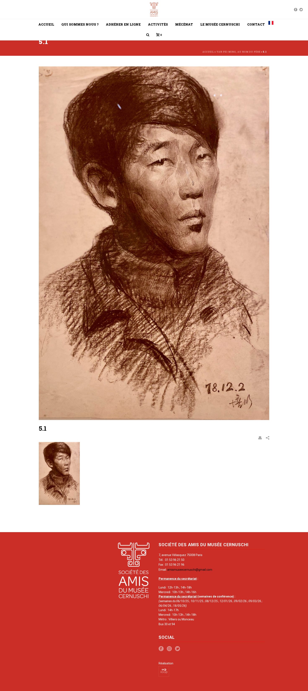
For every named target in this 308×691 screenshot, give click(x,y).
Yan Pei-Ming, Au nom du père (238, 52)
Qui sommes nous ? (79, 24)
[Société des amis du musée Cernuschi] (154, 9)
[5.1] (154, 243)
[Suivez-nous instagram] (169, 649)
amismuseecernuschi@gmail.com (189, 569)
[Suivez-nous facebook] (161, 649)
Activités (158, 24)
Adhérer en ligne (123, 24)
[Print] (260, 437)
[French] (270, 24)
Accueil (46, 24)
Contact (256, 24)
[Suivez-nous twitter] (177, 649)
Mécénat (184, 24)
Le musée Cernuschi (220, 24)
